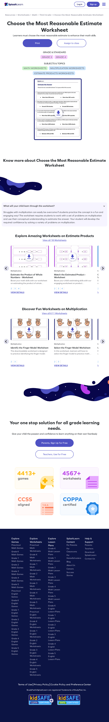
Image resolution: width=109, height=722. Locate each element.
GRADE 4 (61, 57)
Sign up (93, 4)
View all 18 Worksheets (54, 240)
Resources (10, 15)
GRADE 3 (47, 57)
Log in (79, 4)
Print (37, 43)
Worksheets (24, 15)
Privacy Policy (41, 684)
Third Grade (45, 15)
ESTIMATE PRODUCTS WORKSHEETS (54, 73)
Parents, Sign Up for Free (54, 443)
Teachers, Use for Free (54, 454)
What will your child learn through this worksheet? (29, 206)
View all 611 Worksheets (54, 313)
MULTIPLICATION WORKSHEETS (67, 68)
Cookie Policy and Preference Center (71, 684)
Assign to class (71, 43)
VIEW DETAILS (17, 292)
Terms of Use (25, 684)
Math (34, 15)
